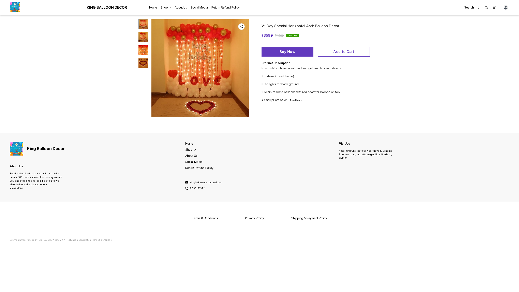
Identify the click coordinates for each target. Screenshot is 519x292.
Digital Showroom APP (52, 240)
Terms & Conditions (102, 240)
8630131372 (197, 188)
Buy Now (287, 51)
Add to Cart (343, 51)
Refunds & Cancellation (79, 240)
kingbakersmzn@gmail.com (206, 182)
